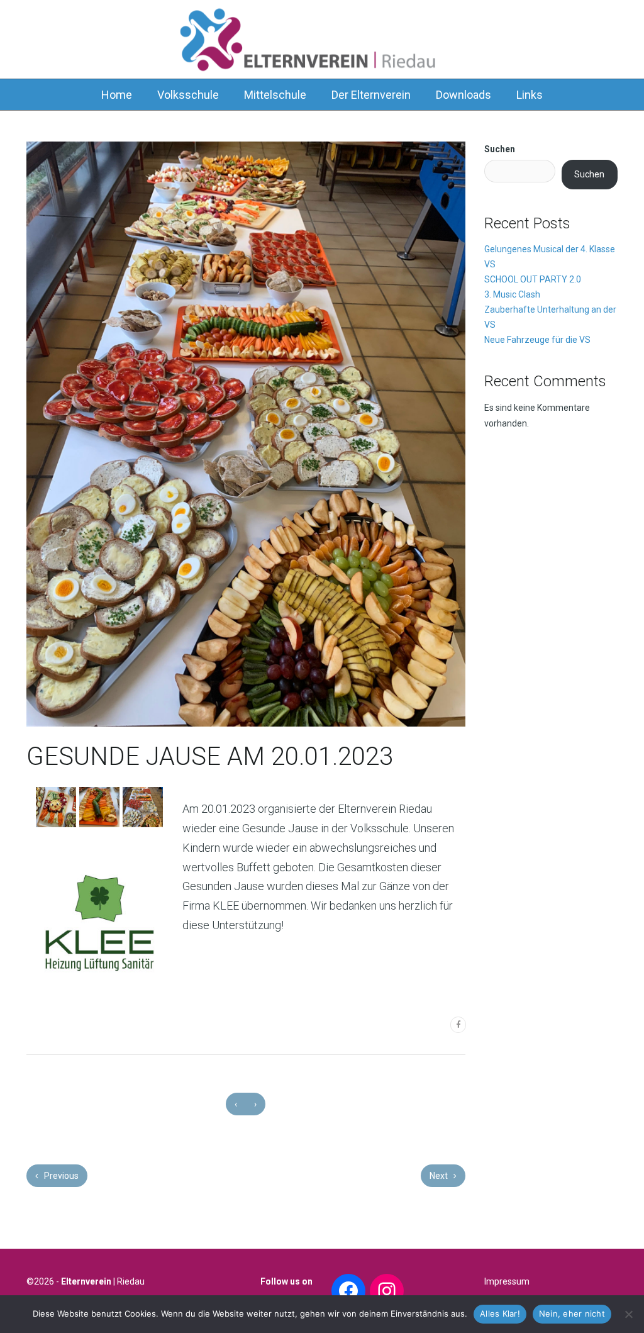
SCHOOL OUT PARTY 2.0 (532, 279)
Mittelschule (275, 94)
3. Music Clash (512, 294)
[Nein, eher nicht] (628, 1314)
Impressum (507, 1281)
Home (116, 94)
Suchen (499, 149)
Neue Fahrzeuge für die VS (537, 340)
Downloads (463, 94)
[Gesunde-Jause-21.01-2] (99, 807)
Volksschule (188, 94)
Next (440, 1176)
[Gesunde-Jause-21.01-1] (56, 807)
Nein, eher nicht (572, 1313)
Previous (60, 1176)
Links (529, 94)
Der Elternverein (371, 94)
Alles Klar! (500, 1313)
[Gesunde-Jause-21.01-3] (143, 807)
